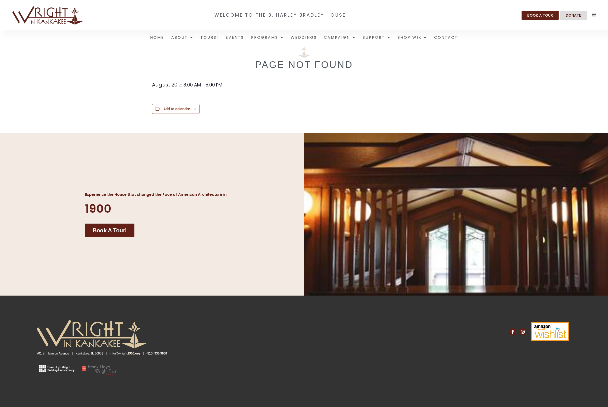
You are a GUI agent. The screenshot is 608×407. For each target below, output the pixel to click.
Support (374, 37)
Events (235, 37)
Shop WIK (410, 37)
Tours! (209, 37)
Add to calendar (176, 108)
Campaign (337, 37)
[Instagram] (523, 331)
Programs (264, 37)
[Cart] (594, 15)
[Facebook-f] (512, 331)
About (179, 37)
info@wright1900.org (124, 353)
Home (157, 37)
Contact (446, 37)
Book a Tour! (110, 230)
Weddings (304, 37)
